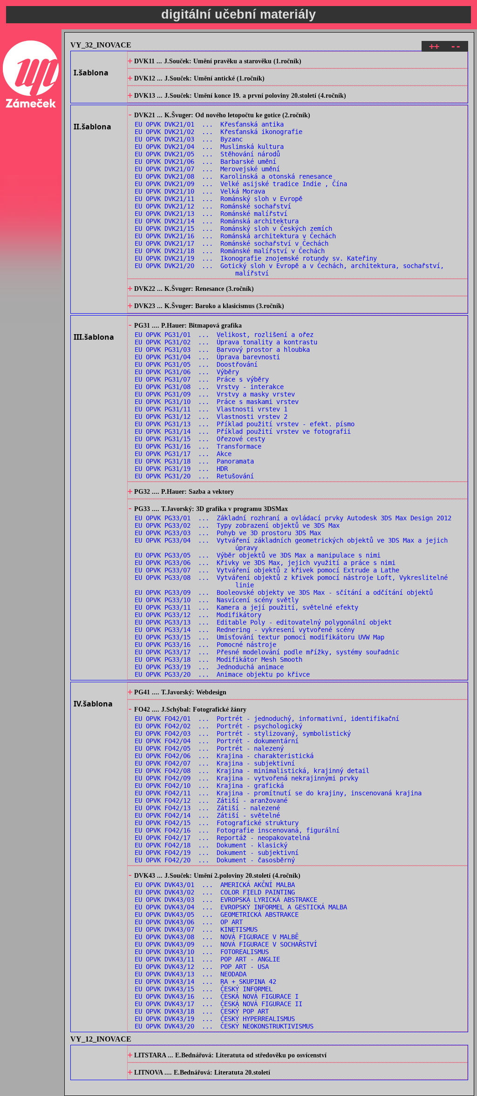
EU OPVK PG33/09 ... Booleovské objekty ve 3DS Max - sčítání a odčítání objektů (284, 592)
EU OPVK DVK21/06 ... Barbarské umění (205, 161)
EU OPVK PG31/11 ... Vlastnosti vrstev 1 (211, 409)
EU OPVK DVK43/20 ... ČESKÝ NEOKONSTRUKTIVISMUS (224, 1026)
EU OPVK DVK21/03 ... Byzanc (189, 139)
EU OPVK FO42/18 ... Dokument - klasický (211, 845)
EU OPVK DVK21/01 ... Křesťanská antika (209, 124)
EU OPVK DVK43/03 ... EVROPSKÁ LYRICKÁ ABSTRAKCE (226, 899)
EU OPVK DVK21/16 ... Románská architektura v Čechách (235, 236)
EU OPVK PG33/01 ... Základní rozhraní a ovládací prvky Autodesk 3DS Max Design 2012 (293, 518)
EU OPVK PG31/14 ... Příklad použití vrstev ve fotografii (243, 431)
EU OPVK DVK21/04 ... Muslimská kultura (209, 146)
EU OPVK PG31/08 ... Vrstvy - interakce (209, 386)
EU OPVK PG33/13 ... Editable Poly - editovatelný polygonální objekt (263, 622)
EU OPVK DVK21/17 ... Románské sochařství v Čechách (231, 243)
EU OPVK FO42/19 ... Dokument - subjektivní (217, 852)
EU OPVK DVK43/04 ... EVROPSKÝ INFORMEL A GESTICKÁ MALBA (241, 907)
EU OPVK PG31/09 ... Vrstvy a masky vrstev (215, 394)
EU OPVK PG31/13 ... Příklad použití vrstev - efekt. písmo (244, 424)
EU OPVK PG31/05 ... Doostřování (196, 364)
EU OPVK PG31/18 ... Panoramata (194, 461)
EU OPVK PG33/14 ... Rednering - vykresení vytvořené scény (244, 629)
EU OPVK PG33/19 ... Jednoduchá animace (209, 667)
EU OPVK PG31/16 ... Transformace (198, 446)
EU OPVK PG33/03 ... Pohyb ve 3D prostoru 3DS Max (228, 533)
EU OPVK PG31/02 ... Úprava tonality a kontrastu (226, 342)
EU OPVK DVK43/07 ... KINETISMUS (196, 929)
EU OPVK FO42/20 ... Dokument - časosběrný (215, 860)
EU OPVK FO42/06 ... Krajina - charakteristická (224, 756)
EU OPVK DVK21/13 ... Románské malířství (211, 213)
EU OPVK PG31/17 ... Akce (183, 453)
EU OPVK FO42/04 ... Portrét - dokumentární (217, 741)
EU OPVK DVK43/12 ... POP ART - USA (202, 966)
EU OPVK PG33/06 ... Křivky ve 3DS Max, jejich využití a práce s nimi (265, 562)
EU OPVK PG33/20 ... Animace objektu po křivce (222, 674)
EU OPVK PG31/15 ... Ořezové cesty (200, 439)
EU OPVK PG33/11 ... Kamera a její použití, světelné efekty (246, 607)
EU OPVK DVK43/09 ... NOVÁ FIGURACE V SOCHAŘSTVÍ (226, 944)
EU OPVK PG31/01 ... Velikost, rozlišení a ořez (224, 334)
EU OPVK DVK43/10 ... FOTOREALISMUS (202, 951)
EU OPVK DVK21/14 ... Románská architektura (217, 221)
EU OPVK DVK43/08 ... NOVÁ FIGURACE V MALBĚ (217, 937)
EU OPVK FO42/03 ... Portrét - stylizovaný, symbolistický (243, 733)
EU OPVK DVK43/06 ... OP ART (189, 922)
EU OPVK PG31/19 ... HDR (181, 468)
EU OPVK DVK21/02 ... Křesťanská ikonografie (218, 131)
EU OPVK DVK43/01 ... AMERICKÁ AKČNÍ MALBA (215, 884)
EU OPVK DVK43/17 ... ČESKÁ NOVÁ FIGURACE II (218, 1004)
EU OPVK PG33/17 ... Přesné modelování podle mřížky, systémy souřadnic (267, 652)
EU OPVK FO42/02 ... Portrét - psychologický (218, 726)
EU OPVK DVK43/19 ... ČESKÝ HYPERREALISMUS (215, 1018)
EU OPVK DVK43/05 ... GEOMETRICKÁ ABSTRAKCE (217, 914)
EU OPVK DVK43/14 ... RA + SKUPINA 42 (205, 981)
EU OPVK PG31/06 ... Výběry (187, 372)
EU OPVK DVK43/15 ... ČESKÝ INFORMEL (204, 989)
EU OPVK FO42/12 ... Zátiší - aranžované (211, 800)
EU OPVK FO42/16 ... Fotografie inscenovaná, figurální (237, 830)
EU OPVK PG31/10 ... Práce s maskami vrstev (217, 401)
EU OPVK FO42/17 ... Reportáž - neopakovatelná (222, 837)
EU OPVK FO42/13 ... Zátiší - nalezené (207, 808)
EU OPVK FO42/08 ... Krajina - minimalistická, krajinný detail (252, 770)
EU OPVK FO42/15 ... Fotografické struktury (217, 823)
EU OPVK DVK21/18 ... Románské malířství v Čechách (230, 251)
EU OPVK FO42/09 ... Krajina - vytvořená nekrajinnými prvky (246, 778)
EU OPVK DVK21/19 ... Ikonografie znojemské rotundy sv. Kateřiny (256, 258)
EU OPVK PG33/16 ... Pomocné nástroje (205, 644)
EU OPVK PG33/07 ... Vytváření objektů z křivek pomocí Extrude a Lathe (267, 570)
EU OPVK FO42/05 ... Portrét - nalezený (209, 748)
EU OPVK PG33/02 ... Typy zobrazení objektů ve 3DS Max (237, 525)
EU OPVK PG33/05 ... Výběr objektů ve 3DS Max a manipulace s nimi (258, 555)
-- (455, 46)
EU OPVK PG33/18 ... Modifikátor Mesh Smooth (218, 659)
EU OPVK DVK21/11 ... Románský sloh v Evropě (218, 198)
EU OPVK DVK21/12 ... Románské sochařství (213, 206)
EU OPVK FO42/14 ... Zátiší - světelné (207, 815)
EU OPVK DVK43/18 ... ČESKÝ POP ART (202, 1011)
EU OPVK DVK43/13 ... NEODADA (190, 974)
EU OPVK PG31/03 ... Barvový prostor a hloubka (222, 349)
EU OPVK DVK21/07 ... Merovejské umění (207, 169)
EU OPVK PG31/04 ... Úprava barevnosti (207, 357)
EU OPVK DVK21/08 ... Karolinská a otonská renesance (233, 176)
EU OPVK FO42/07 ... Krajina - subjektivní (215, 763)
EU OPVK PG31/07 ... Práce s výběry (202, 379)
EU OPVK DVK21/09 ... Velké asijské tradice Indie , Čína (241, 184)
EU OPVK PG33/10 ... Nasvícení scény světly (217, 600)
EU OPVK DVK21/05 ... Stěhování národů (207, 154)
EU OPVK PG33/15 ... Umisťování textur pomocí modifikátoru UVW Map (259, 637)
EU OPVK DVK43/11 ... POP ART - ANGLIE (207, 959)
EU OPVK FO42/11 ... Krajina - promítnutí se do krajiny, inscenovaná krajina (278, 793)
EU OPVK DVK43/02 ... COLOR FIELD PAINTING (215, 892)
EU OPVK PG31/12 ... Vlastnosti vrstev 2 (211, 416)
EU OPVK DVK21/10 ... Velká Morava (200, 191)
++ (434, 46)
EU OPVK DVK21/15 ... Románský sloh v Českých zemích (233, 228)
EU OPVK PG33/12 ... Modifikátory (198, 615)
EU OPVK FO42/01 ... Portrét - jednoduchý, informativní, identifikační (267, 718)
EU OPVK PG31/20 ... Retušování (194, 476)
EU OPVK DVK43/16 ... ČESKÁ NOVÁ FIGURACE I (217, 996)
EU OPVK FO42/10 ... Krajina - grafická (209, 785)
